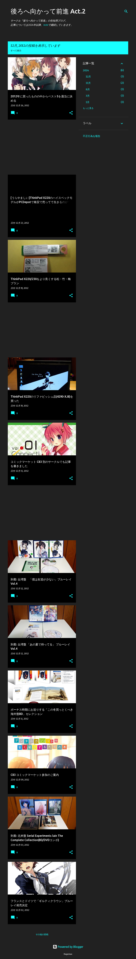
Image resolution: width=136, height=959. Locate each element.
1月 (87, 102)
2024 (86, 70)
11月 (88, 83)
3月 (88, 95)
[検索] (126, 11)
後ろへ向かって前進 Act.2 (48, 11)
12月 (88, 76)
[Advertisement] (40, 147)
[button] (71, 113)
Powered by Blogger (70, 946)
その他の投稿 (42, 934)
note (45, 24)
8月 (88, 89)
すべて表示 (16, 50)
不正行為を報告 (91, 136)
